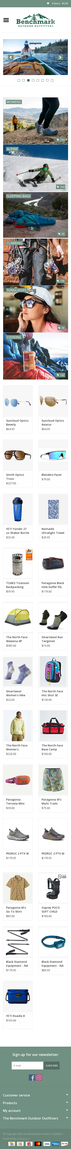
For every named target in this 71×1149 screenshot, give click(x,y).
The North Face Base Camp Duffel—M (52, 747)
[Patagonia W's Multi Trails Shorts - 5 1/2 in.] (53, 779)
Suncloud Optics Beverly (17, 422)
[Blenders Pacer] (53, 455)
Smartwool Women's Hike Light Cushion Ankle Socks (15, 693)
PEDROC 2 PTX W (17, 853)
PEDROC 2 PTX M (53, 853)
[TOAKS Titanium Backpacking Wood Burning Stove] (18, 563)
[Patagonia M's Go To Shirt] (18, 887)
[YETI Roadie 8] (18, 996)
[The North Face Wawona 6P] (18, 617)
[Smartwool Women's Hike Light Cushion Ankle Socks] (18, 671)
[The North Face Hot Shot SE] (53, 671)
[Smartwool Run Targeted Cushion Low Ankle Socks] (53, 617)
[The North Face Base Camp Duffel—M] (53, 725)
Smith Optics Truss (15, 477)
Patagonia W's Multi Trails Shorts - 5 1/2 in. (53, 802)
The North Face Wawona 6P (16, 639)
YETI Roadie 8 (15, 1016)
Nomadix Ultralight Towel (53, 531)
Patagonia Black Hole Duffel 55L (53, 585)
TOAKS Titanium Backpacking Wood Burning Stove (17, 585)
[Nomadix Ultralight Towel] (53, 509)
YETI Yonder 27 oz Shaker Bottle (17, 531)
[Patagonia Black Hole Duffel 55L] (53, 563)
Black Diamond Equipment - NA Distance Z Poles (17, 964)
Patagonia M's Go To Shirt (16, 909)
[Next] (60, 57)
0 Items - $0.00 (59, 3)
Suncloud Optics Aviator (53, 422)
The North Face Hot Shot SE (52, 693)
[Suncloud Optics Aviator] (53, 400)
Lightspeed (23, 1138)
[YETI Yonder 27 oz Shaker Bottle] (18, 509)
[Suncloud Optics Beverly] (18, 400)
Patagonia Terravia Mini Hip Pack (15, 802)
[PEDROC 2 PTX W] (18, 833)
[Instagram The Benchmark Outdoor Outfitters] (39, 1077)
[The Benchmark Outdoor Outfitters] (41, 20)
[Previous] (10, 57)
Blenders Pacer (52, 475)
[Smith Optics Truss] (18, 455)
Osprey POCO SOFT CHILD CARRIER (51, 910)
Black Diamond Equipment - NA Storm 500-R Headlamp (53, 964)
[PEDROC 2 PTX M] (53, 833)
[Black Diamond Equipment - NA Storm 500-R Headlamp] (53, 942)
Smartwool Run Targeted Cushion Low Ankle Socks (52, 639)
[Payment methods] (11, 1143)
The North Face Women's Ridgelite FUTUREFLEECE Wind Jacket (16, 747)
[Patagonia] (35, 57)
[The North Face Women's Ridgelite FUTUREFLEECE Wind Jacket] (18, 725)
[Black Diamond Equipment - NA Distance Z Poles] (18, 942)
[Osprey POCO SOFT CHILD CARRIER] (53, 887)
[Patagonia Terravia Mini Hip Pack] (18, 779)
